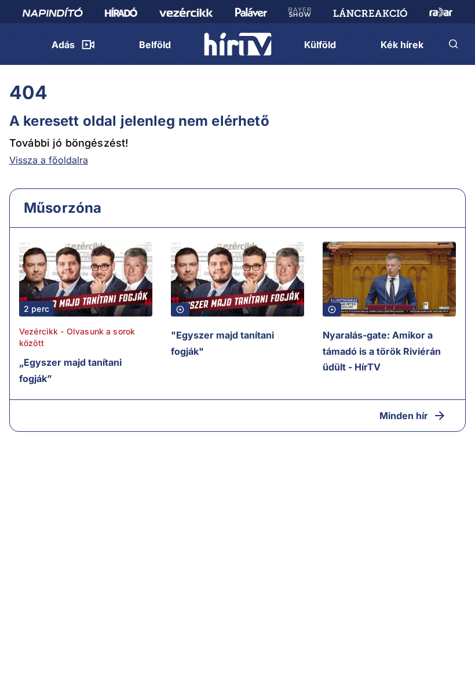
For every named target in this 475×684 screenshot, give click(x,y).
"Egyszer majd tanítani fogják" (222, 343)
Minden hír (403, 415)
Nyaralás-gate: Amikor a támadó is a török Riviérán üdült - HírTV (382, 351)
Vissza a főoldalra (48, 160)
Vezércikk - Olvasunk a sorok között (77, 337)
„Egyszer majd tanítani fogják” (70, 370)
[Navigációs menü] (20, 44)
